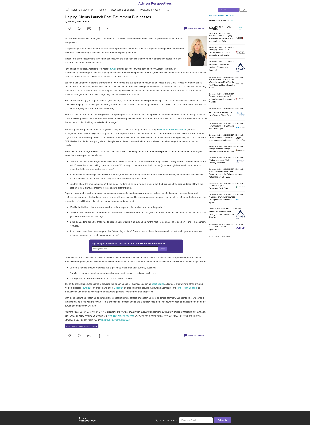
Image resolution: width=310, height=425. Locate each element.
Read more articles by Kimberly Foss (81, 326)
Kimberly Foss (74, 21)
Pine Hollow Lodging (187, 287)
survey (113, 68)
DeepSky (118, 287)
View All (232, 21)
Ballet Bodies (157, 283)
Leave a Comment (196, 28)
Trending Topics (219, 20)
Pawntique (86, 287)
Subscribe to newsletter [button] (228, 10)
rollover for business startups (172, 129)
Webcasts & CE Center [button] (123, 10)
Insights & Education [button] (82, 10)
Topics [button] (102, 10)
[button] (70, 29)
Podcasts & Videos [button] (150, 10)
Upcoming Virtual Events (220, 28)
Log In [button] (243, 10)
